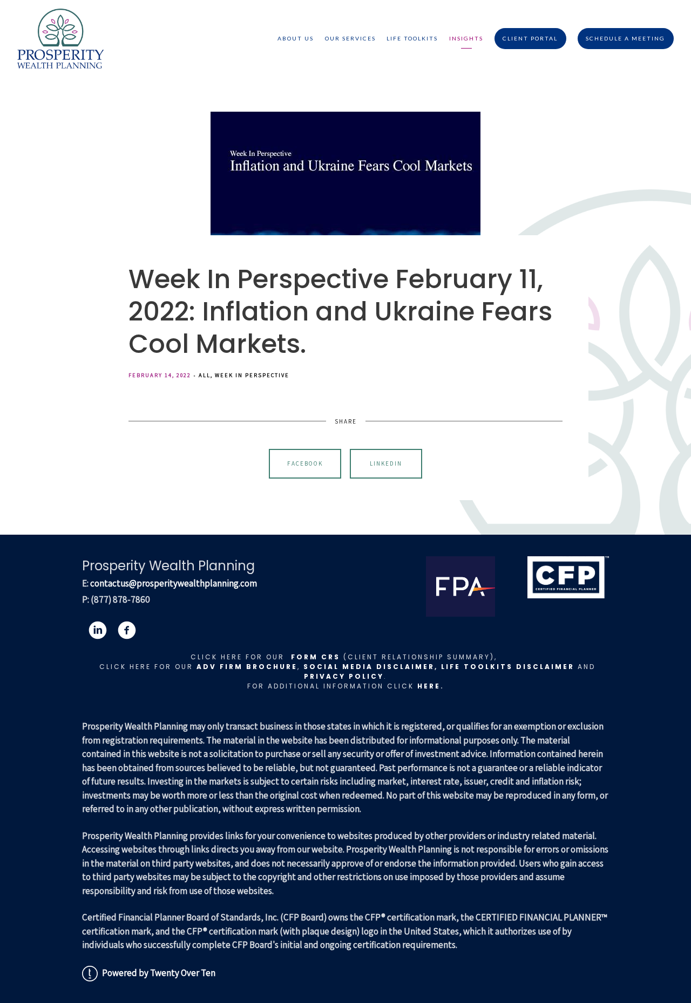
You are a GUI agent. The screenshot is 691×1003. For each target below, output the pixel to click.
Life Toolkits (412, 38)
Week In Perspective (252, 375)
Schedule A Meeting (625, 38)
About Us (295, 38)
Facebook (305, 463)
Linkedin (386, 463)
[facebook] (127, 630)
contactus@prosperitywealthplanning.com (173, 583)
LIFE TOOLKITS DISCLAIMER (507, 666)
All (205, 375)
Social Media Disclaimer (369, 666)
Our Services (350, 38)
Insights (466, 38)
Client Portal (530, 38)
